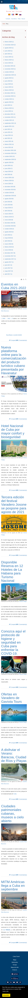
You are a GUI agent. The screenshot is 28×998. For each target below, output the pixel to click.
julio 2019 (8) (8, 201)
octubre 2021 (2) (9, 120)
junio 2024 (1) (8, 51)
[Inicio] (21, 279)
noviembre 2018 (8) (10, 226)
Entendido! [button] (6, 995)
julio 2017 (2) (8, 265)
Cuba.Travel (16, 956)
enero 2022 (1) (9, 111)
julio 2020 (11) (9, 165)
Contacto (8, 18)
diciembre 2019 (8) (10, 186)
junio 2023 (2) (8, 81)
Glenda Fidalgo (23, 601)
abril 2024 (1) (8, 53)
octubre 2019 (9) (9, 192)
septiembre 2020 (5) (10, 159)
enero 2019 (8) (9, 219)
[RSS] (24, 279)
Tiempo (15, 964)
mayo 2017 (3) (9, 271)
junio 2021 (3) (8, 132)
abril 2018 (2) (8, 241)
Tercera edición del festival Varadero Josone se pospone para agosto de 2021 (14, 504)
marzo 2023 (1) (9, 87)
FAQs (19, 18)
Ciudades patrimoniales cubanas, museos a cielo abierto (12, 813)
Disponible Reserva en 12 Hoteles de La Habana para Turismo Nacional (12, 571)
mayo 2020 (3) (9, 171)
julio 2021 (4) (8, 129)
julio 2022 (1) (8, 105)
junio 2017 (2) (8, 268)
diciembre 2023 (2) (10, 66)
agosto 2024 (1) (9, 47)
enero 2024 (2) (9, 63)
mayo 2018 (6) (9, 238)
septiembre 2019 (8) (10, 195)
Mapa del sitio (15, 967)
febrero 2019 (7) (9, 216)
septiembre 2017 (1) (10, 259)
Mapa (14, 959)
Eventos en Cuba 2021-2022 (13, 286)
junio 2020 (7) (8, 168)
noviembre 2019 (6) (10, 189)
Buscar (23, 18)
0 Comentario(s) (22, 340)
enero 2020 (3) (9, 183)
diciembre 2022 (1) (10, 93)
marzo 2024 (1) (9, 56)
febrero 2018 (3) (9, 247)
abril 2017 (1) (8, 274)
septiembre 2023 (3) (10, 75)
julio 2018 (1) (8, 235)
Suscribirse (14, 18)
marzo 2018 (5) (9, 244)
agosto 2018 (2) (9, 231)
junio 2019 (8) (8, 204)
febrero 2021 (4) (9, 144)
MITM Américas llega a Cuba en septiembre (13, 885)
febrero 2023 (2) (9, 90)
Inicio (4, 23)
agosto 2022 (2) (9, 102)
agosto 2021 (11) (9, 126)
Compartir (13, 340)
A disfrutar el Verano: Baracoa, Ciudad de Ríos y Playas (14, 755)
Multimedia (15, 962)
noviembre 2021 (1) (10, 117)
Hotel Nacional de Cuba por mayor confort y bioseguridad (12, 431)
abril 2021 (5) (8, 138)
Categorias (6, 31)
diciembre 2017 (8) (10, 253)
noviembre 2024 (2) (10, 44)
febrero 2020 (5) (9, 180)
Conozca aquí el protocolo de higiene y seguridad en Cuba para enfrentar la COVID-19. (13, 642)
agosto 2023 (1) (9, 78)
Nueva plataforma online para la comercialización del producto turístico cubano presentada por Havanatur (13, 360)
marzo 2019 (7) (9, 213)
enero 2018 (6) (9, 250)
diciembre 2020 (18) (10, 150)
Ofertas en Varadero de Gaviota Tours (11, 697)
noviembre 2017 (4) (10, 256)
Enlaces (14, 970)
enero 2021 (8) (9, 147)
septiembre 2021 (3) (10, 123)
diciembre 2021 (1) (10, 114)
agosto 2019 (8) (9, 198)
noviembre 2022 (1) (10, 96)
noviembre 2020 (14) (10, 153)
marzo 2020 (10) (9, 177)
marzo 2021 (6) (9, 141)
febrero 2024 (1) (9, 60)
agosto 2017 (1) (9, 262)
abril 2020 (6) (8, 174)
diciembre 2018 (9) (10, 222)
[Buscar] (26, 279)
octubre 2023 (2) (9, 72)
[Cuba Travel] (14, 7)
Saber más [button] (5, 991)
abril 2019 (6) (8, 210)
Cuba (14, 793)
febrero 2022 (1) (9, 108)
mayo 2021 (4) (9, 135)
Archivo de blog (8, 37)
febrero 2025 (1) (9, 41)
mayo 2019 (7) (9, 207)
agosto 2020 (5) (9, 162)
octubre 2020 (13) (10, 156)
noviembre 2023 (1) (10, 69)
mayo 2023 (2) (9, 84)
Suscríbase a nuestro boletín (14, 335)
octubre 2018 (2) (9, 228)
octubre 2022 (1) (9, 99)
